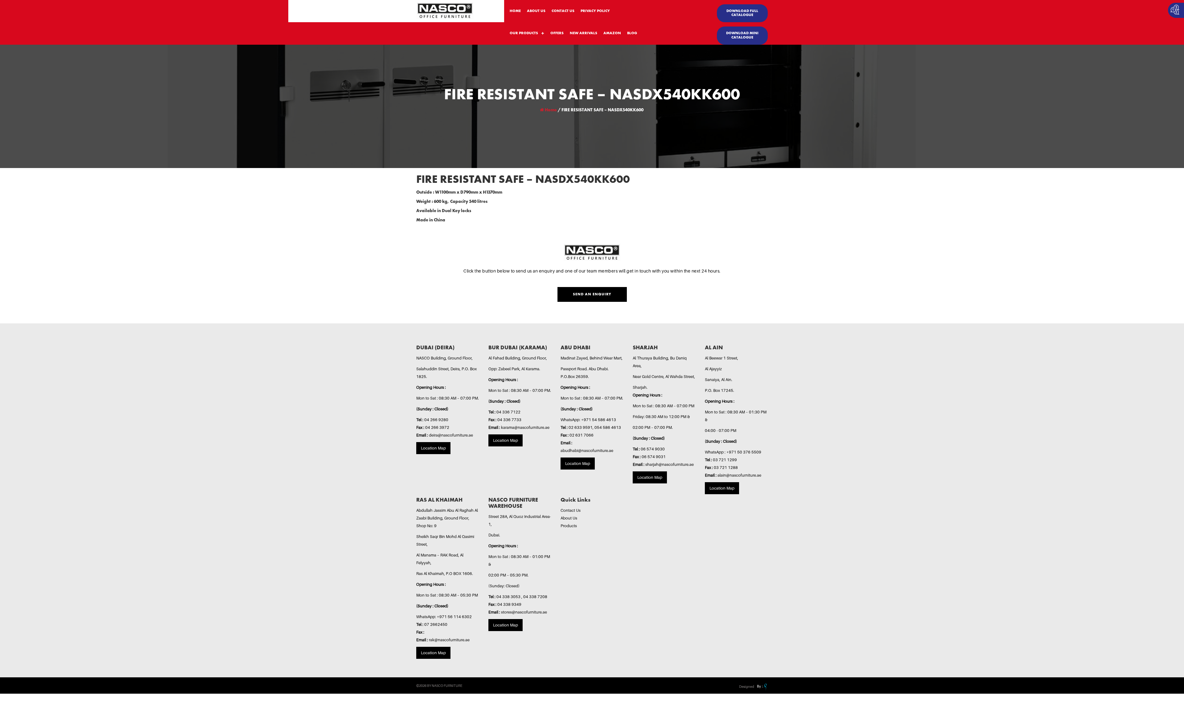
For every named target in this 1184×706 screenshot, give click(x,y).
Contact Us (571, 510)
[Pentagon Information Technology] (761, 686)
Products (569, 525)
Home (550, 110)
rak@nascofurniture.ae (449, 639)
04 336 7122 (508, 411)
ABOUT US (536, 11)
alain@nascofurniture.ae (739, 475)
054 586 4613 (607, 427)
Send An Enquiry (592, 294)
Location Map (433, 447)
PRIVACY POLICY (595, 11)
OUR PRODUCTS (524, 33)
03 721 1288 (726, 467)
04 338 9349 (509, 604)
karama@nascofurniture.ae (525, 427)
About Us (569, 517)
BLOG (632, 33)
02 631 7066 (581, 435)
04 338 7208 (535, 596)
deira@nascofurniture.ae (451, 435)
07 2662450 (435, 624)
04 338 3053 (508, 596)
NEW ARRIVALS (583, 33)
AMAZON (612, 33)
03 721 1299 (725, 459)
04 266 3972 (437, 427)
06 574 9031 (654, 456)
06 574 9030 (653, 448)
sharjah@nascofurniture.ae (669, 464)
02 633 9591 (581, 427)
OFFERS (557, 33)
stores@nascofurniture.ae (524, 612)
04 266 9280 (436, 419)
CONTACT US (563, 11)
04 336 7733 (509, 419)
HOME (515, 11)
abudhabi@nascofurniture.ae (587, 450)
